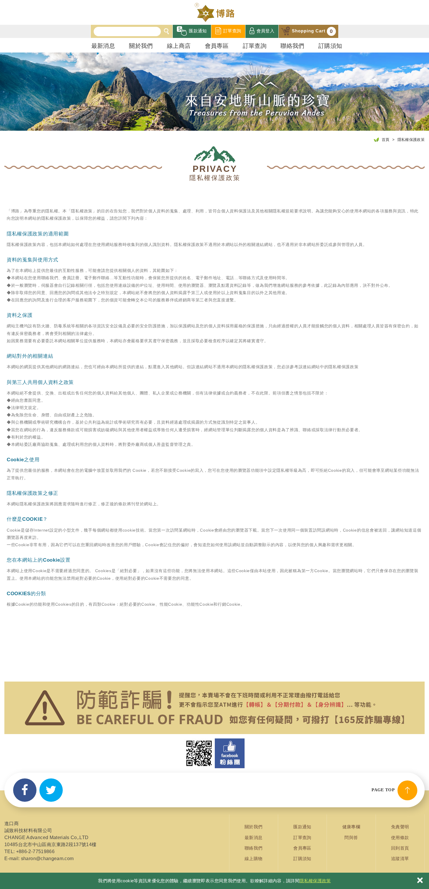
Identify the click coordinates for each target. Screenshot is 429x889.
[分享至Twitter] (51, 790)
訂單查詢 (232, 30)
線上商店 (179, 46)
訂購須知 (330, 46)
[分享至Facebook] (24, 790)
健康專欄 (351, 826)
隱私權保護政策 (315, 880)
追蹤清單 (400, 858)
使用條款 (400, 837)
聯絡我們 (292, 46)
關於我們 (141, 46)
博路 (214, 12)
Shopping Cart (312, 31)
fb (230, 753)
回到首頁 (400, 848)
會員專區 (217, 46)
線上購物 (253, 858)
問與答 (351, 837)
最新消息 (103, 46)
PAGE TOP (383, 789)
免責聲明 (400, 826)
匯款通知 (198, 30)
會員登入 (265, 30)
